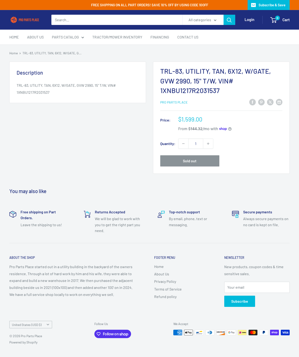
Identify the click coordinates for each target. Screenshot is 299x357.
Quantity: (167, 143)
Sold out (189, 161)
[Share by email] (279, 101)
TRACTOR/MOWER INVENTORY (117, 37)
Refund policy (165, 296)
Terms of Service (168, 289)
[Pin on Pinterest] (261, 101)
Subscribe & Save (272, 5)
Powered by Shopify (23, 342)
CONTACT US (187, 37)
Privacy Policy (165, 281)
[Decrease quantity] (183, 144)
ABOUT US (35, 37)
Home (13, 53)
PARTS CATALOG (65, 37)
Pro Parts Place (174, 102)
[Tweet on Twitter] (270, 101)
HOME (14, 37)
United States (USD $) (27, 325)
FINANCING (159, 37)
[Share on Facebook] (252, 101)
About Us (161, 274)
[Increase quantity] (208, 144)
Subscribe (239, 301)
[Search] (229, 20)
